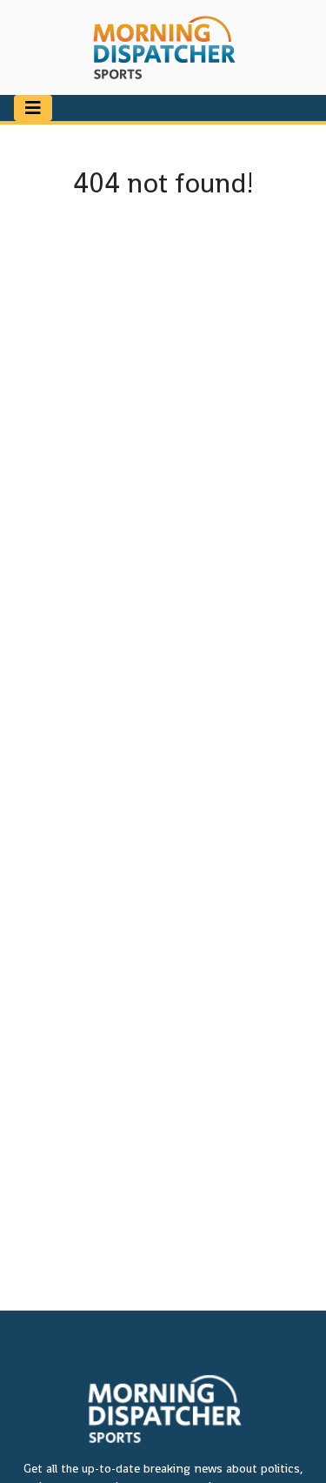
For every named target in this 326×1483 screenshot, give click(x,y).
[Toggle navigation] (33, 108)
